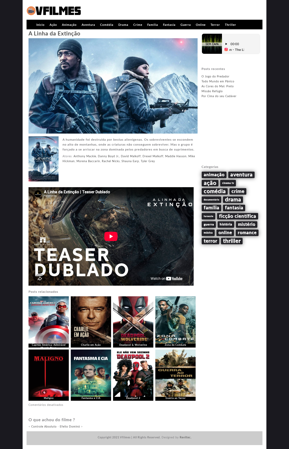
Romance (247, 233)
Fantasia (169, 24)
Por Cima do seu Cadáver (219, 96)
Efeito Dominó (70, 426)
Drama (123, 24)
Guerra (185, 24)
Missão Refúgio (212, 91)
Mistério (246, 224)
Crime (137, 24)
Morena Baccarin (88, 161)
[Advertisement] (231, 136)
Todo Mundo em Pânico (218, 81)
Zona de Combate (175, 345)
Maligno (49, 398)
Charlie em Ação (91, 345)
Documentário (211, 200)
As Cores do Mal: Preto (218, 86)
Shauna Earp (130, 161)
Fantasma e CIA (91, 398)
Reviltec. (185, 437)
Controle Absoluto (44, 426)
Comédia (106, 24)
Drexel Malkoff (153, 156)
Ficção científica (237, 216)
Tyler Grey (148, 161)
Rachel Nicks (111, 161)
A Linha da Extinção (54, 33)
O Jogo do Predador (215, 76)
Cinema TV (228, 183)
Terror (215, 24)
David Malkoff (131, 156)
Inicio (40, 24)
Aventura (88, 24)
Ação (53, 24)
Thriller (230, 24)
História (226, 224)
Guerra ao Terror (176, 398)
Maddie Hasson (176, 156)
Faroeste (208, 216)
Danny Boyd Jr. (108, 156)
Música (208, 232)
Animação (69, 24)
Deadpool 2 (133, 398)
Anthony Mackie (85, 156)
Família (152, 24)
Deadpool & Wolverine (133, 345)
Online (201, 24)
